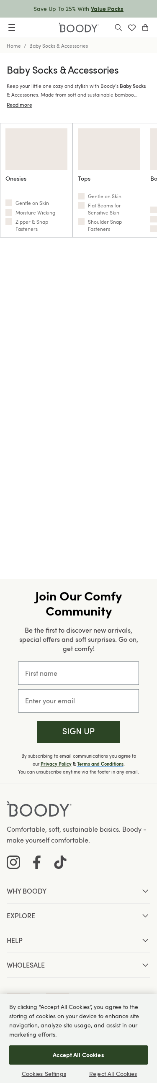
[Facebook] (37, 862)
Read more (19, 104)
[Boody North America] (79, 28)
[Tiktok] (60, 862)
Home (14, 45)
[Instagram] (13, 862)
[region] (78, 1038)
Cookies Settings (44, 1074)
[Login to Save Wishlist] (132, 28)
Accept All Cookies (78, 1054)
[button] (78, 732)
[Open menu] (12, 28)
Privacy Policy (56, 764)
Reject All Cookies (113, 1074)
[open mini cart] (145, 28)
